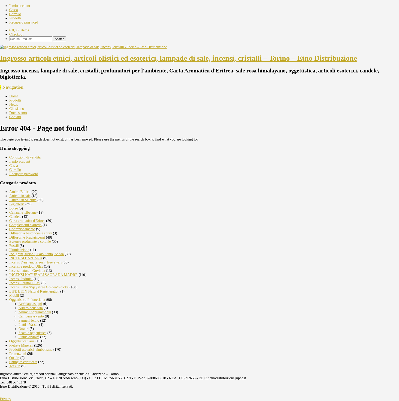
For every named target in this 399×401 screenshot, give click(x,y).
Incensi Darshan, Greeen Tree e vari (35, 262)
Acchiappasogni (30, 304)
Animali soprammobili (34, 312)
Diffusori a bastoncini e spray (30, 233)
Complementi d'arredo (25, 225)
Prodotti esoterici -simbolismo (30, 349)
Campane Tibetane (22, 212)
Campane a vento (31, 316)
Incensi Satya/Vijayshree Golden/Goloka (39, 287)
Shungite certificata (23, 362)
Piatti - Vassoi (28, 324)
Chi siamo (16, 109)
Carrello (15, 14)
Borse (13, 208)
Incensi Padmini (21, 279)
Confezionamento (22, 229)
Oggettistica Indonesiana (27, 300)
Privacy (5, 399)
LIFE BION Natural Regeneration (34, 291)
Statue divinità (28, 337)
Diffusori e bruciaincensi (27, 237)
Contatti (15, 117)
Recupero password (23, 22)
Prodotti (15, 18)
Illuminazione (19, 250)
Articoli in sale (19, 196)
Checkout (16, 34)
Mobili (14, 295)
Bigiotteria (16, 204)
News (13, 104)
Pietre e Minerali (21, 345)
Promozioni (17, 354)
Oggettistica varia (22, 341)
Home (13, 96)
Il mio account (19, 6)
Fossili (14, 246)
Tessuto (14, 366)
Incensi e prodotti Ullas (26, 266)
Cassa (13, 10)
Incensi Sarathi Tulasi (24, 283)
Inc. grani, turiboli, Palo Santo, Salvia (36, 254)
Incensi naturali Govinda (27, 270)
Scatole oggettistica (32, 333)
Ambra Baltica (19, 192)
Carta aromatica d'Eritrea (27, 221)
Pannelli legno (28, 320)
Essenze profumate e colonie (30, 241)
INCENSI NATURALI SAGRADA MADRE (43, 275)
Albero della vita (30, 308)
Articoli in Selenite (22, 200)
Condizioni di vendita (25, 157)
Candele (15, 216)
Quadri (23, 329)
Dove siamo (18, 113)
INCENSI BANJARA (25, 258)
